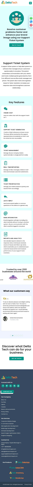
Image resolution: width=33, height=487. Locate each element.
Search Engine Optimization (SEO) (10, 433)
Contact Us (4, 414)
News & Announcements (8, 409)
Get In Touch (16, 45)
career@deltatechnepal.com (9, 456)
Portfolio (3, 402)
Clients (3, 404)
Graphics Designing (6, 435)
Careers (3, 407)
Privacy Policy (5, 411)
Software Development (7, 431)
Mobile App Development (8, 428)
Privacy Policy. (28, 484)
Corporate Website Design (8, 421)
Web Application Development (9, 426)
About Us (3, 400)
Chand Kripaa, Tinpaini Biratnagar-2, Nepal (11, 443)
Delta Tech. (10, 484)
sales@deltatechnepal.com (9, 451)
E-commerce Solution (7, 423)
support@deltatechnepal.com (9, 454)
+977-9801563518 (6, 447)
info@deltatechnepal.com (8, 449)
